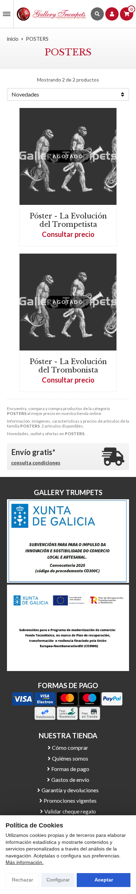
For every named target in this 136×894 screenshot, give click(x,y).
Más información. (25, 862)
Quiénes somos (70, 758)
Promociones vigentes (70, 800)
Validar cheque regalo (70, 811)
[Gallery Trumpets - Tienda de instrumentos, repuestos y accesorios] (51, 14)
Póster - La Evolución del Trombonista (68, 365)
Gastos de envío (70, 779)
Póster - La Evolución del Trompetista (68, 220)
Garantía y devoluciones (70, 790)
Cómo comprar (70, 747)
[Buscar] (97, 14)
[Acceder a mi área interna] (112, 14)
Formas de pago (70, 768)
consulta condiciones (35, 462)
